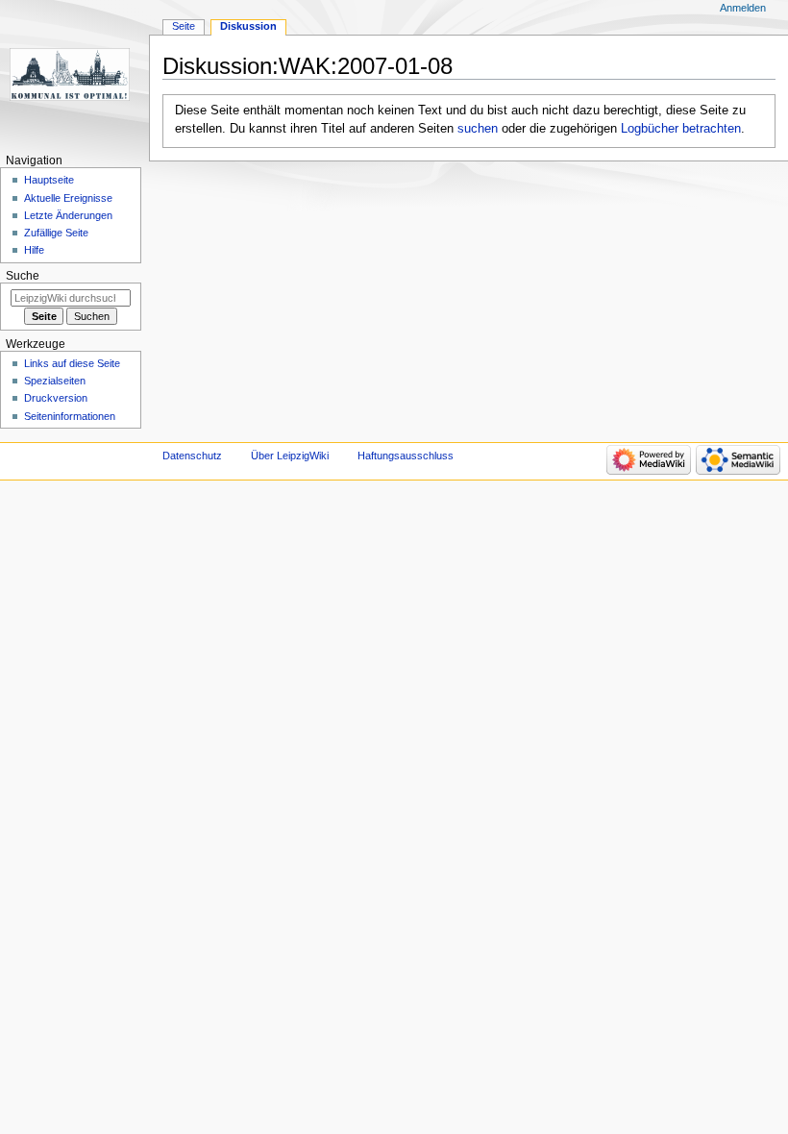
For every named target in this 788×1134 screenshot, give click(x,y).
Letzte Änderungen (68, 215)
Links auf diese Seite (72, 363)
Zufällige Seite (56, 232)
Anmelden (743, 7)
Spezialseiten (55, 380)
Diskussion (248, 26)
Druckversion (55, 398)
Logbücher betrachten (681, 129)
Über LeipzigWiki (290, 455)
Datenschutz (192, 455)
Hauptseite (49, 179)
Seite (183, 26)
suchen (477, 129)
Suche (22, 276)
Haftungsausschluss (405, 455)
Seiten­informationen (69, 416)
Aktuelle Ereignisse (68, 198)
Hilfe (34, 250)
